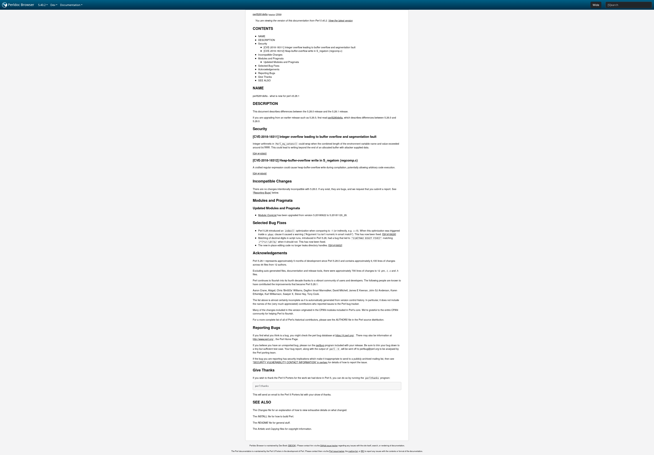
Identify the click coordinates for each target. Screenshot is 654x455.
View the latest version (340, 20)
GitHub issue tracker (329, 445)
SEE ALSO (264, 80)
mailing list (353, 451)
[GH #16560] (260, 153)
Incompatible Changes (270, 54)
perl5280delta (335, 117)
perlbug (320, 345)
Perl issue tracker (336, 451)
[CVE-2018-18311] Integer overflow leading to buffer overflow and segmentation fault (309, 47)
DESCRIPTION (266, 40)
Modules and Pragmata (271, 58)
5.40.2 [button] (42, 5)
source (272, 14)
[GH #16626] (389, 234)
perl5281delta (260, 14)
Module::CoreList (267, 215)
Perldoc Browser (20, 4)
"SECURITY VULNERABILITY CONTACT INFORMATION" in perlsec (290, 362)
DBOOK (291, 445)
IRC (362, 451)
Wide (596, 5)
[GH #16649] (260, 173)
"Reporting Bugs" (262, 192)
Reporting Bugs (266, 73)
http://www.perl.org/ (263, 339)
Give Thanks (265, 76)
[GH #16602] (335, 245)
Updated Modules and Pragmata (281, 62)
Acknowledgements (268, 69)
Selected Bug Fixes (268, 65)
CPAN (278, 14)
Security (262, 43)
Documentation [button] (70, 5)
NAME (261, 36)
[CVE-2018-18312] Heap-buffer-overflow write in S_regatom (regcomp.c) (303, 51)
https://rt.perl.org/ (344, 335)
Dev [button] (52, 5)
